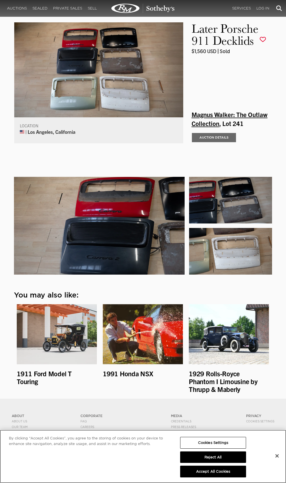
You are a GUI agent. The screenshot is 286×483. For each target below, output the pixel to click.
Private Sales (67, 8)
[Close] (277, 456)
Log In (262, 8)
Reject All (212, 457)
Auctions (17, 8)
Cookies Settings (260, 421)
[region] (143, 456)
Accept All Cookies (213, 471)
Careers (87, 427)
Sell (92, 8)
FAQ (83, 421)
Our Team (20, 427)
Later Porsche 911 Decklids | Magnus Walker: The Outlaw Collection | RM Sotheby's (143, 8)
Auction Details (213, 137)
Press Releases (183, 427)
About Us (19, 421)
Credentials (181, 421)
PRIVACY (253, 416)
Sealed (39, 8)
